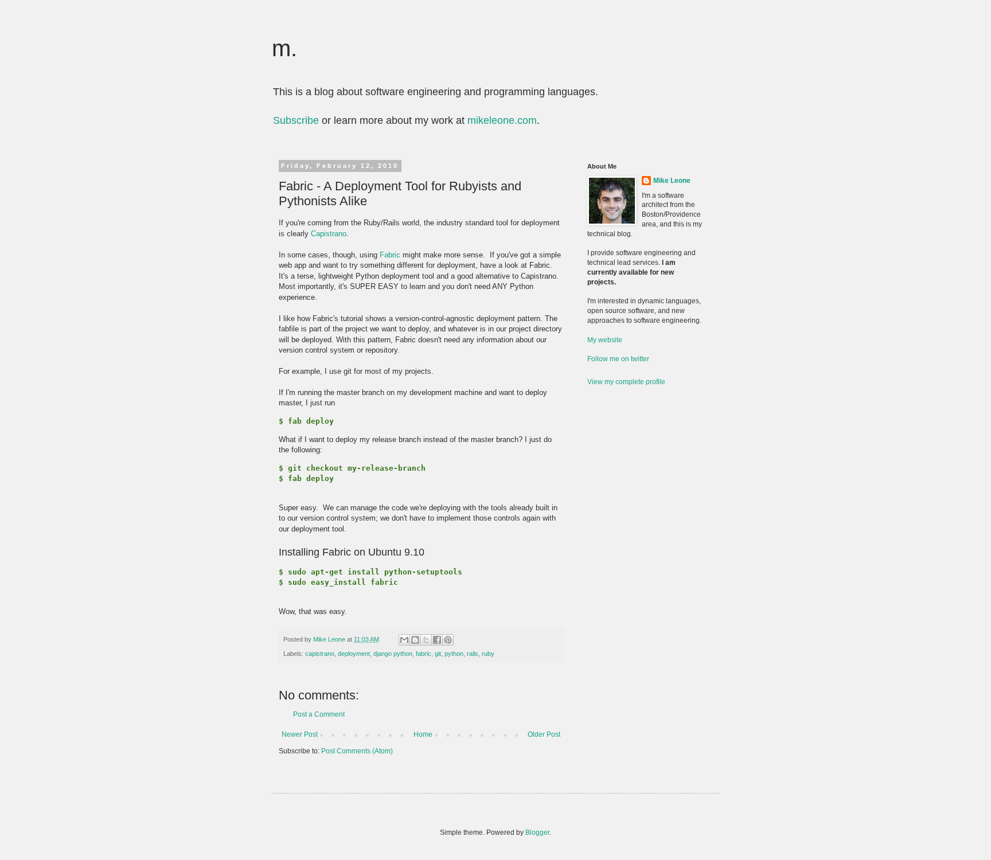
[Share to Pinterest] (448, 640)
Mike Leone (671, 181)
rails (472, 653)
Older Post (544, 734)
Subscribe (296, 120)
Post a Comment (319, 714)
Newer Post (300, 734)
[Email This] (404, 640)
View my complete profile (626, 382)
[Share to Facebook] (437, 640)
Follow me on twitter (618, 359)
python (453, 653)
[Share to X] (426, 640)
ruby (488, 653)
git (438, 653)
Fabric (390, 255)
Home (422, 734)
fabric (423, 653)
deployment (354, 653)
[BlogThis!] (415, 640)
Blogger (537, 832)
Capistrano (328, 233)
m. (284, 48)
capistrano (319, 653)
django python (392, 653)
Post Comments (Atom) (357, 751)
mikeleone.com (502, 120)
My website (604, 340)
